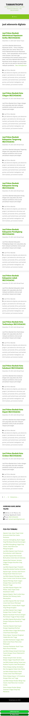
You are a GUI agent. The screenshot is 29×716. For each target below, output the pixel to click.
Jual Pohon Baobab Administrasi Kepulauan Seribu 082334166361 (12, 35)
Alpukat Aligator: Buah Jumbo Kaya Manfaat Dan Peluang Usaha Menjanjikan (14, 596)
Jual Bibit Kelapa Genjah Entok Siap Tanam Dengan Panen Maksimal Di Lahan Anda (14, 653)
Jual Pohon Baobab (9, 70)
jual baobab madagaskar (14, 82)
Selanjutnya (14, 497)
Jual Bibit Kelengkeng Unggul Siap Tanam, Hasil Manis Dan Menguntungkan (13, 546)
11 (9, 497)
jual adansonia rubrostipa (14, 75)
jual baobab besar (13, 80)
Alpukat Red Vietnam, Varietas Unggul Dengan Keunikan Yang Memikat (12, 562)
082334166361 (13, 517)
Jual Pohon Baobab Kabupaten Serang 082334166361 (10, 185)
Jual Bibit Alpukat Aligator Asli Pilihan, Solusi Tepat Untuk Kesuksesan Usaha (12, 590)
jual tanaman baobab (16, 84)
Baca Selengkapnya (21, 65)
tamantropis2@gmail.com (17, 519)
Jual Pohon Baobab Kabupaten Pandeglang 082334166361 (12, 231)
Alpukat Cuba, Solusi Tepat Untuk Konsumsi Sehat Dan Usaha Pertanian (13, 535)
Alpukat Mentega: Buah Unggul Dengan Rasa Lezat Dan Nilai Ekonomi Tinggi (12, 583)
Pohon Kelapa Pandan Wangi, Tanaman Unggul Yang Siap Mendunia (12, 689)
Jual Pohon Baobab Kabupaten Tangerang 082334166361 (11, 139)
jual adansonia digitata (10, 72)
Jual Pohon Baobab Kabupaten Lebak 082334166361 (10, 277)
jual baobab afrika (12, 77)
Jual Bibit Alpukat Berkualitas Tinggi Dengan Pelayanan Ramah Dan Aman (14, 621)
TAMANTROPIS (14, 4)
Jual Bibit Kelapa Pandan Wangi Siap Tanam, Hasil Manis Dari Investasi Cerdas (14, 683)
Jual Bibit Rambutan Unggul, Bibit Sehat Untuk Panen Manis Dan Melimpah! (13, 642)
